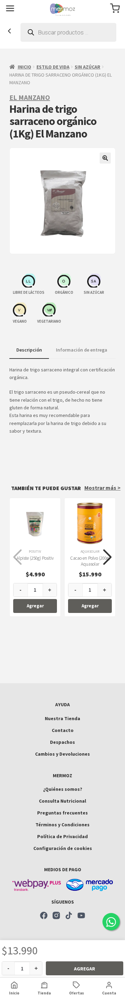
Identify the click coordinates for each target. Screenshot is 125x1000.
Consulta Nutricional (62, 801)
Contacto (63, 730)
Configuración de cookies (62, 848)
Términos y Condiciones (62, 824)
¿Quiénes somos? (62, 789)
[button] (105, 158)
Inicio (24, 67)
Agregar (84, 969)
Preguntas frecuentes (62, 813)
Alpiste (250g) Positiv (35, 558)
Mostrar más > (102, 487)
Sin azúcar (87, 67)
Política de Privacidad (62, 836)
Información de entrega (81, 350)
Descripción (29, 350)
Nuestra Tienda (62, 718)
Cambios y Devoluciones (62, 754)
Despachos (62, 742)
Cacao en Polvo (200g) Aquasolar (90, 561)
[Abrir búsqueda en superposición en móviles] (68, 32)
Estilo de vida (52, 67)
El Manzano (29, 97)
